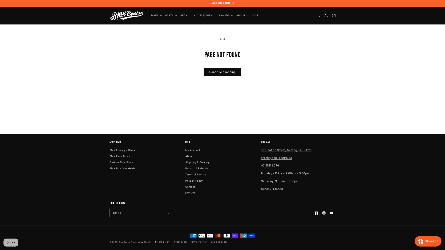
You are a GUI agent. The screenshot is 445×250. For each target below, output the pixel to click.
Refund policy (162, 242)
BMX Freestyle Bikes (122, 150)
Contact (190, 186)
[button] (156, 15)
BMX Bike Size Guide (122, 168)
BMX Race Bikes (120, 156)
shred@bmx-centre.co (276, 158)
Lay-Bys (190, 192)
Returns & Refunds (196, 168)
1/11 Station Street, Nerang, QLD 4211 (286, 150)
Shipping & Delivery (197, 162)
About (189, 156)
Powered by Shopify (141, 242)
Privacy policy (180, 242)
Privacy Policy (194, 180)
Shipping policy (219, 242)
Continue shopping (222, 72)
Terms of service (199, 242)
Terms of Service (195, 174)
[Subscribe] (168, 213)
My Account (192, 150)
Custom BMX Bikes (121, 162)
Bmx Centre (125, 242)
